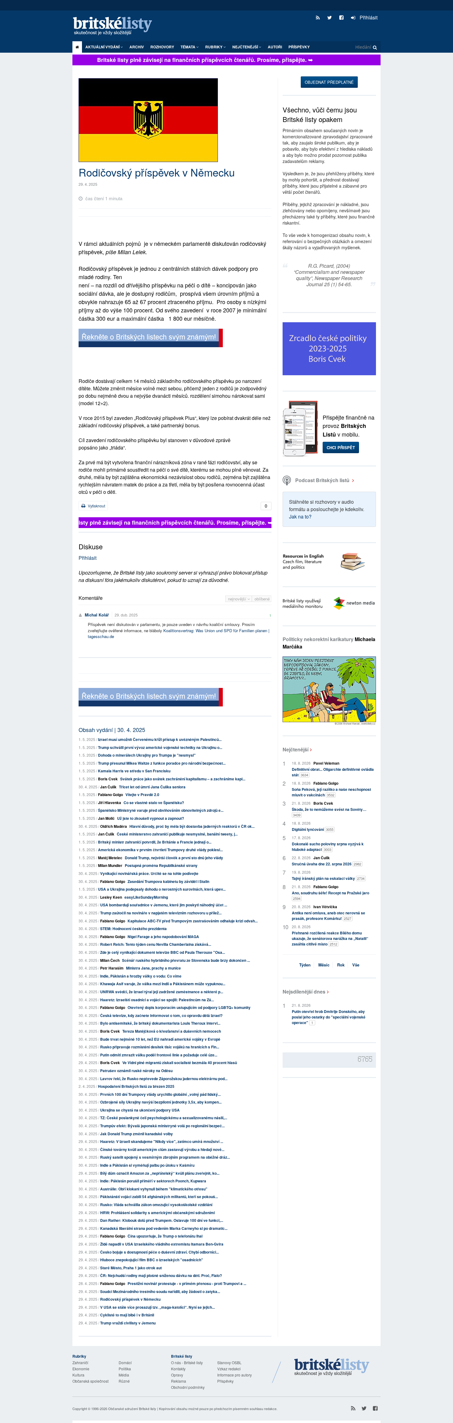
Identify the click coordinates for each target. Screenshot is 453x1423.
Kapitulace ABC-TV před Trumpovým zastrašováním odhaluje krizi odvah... (193, 921)
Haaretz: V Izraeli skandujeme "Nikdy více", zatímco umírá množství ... (161, 1141)
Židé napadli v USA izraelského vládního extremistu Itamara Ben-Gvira (161, 1244)
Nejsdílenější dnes (304, 991)
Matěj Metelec (110, 857)
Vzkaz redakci (229, 1368)
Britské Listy (331, 1367)
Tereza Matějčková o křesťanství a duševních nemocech (171, 1031)
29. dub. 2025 (126, 614)
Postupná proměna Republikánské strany (161, 865)
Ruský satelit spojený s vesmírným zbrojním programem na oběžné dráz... (165, 1157)
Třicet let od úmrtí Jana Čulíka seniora (152, 787)
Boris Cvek (108, 779)
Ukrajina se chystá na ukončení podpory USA (140, 1110)
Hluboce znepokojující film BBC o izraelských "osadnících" (151, 1259)
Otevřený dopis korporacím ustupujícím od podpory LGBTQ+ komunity (189, 1007)
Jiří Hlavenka (109, 802)
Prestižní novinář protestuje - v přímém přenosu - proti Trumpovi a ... (187, 1283)
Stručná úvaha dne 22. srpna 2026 (326, 864)
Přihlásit (367, 17)
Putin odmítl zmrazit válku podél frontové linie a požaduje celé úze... (158, 1055)
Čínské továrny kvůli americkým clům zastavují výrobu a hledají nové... (162, 1149)
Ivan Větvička (325, 906)
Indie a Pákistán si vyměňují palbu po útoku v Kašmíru (147, 1165)
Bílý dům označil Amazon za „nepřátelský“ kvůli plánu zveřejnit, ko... (159, 1173)
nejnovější (237, 599)
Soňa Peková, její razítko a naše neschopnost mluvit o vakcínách (331, 792)
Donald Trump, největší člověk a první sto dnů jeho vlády (174, 857)
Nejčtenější (295, 749)
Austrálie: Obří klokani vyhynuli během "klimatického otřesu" (153, 1189)
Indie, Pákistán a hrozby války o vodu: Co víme (141, 976)
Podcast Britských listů (322, 480)
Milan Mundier (110, 865)
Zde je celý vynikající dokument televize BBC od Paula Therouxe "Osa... (162, 952)
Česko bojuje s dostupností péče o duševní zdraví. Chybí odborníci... (159, 1252)
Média (124, 1374)
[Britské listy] (151, 338)
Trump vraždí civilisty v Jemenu (128, 1323)
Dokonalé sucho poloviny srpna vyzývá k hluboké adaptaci (328, 846)
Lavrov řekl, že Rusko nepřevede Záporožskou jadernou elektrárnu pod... (163, 1078)
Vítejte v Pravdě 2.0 (142, 794)
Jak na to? (300, 516)
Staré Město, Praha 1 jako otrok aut (131, 1268)
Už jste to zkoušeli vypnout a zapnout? (150, 818)
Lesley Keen (111, 897)
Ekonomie (80, 1368)
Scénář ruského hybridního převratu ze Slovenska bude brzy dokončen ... (186, 960)
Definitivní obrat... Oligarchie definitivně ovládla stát (333, 772)
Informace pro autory (234, 1374)
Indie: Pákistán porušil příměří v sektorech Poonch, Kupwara (153, 1181)
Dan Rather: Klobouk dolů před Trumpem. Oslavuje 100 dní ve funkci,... (161, 1220)
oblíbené (262, 599)
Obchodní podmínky (188, 1387)
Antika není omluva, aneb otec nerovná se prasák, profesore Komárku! (328, 915)
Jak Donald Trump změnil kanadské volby (136, 1133)
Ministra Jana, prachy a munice (153, 968)
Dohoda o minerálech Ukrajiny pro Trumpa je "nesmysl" (147, 755)
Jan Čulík (108, 787)
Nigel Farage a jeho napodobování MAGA (163, 936)
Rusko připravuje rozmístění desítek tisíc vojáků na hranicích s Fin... (159, 1047)
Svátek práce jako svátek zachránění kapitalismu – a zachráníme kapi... (182, 779)
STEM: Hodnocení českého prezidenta (133, 928)
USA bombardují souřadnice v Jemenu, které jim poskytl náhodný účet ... (163, 905)
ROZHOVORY (162, 47)
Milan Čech (110, 960)
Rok (341, 965)
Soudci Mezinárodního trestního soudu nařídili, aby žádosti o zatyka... (160, 1291)
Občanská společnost (90, 1381)
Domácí (125, 1362)
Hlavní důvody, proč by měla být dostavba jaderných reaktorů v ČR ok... (192, 826)
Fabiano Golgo (110, 794)
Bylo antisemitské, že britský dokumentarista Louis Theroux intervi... (160, 1023)
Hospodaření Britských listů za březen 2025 (136, 1086)
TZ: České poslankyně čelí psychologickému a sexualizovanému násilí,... (163, 1117)
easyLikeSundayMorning (146, 897)
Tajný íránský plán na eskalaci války (328, 878)
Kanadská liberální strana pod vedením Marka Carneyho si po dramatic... (163, 1228)
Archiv (136, 47)
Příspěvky (299, 47)
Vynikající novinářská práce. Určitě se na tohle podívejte (149, 873)
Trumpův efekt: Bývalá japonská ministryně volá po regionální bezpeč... (162, 1125)
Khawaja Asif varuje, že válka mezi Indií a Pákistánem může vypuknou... (162, 983)
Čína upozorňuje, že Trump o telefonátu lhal (165, 1236)
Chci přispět (341, 447)
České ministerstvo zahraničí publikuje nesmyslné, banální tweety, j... (177, 834)
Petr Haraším (112, 968)
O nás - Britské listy (187, 1362)
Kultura (78, 1374)
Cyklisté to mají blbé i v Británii (127, 1315)
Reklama (178, 1381)
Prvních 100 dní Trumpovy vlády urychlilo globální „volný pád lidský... (160, 1094)
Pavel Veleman (326, 763)
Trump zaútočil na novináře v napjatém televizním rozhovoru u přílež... (161, 913)
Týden (305, 965)
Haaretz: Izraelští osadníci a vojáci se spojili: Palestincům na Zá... (157, 999)
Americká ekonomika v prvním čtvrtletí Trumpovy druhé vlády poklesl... (160, 849)
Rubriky (214, 47)
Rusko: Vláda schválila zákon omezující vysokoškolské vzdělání (156, 1204)
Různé (124, 1381)
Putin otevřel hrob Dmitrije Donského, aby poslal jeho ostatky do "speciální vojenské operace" (328, 1017)
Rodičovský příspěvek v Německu (130, 1299)
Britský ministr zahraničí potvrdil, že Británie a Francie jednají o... (154, 842)
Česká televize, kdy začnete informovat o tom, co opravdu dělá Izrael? (161, 1015)
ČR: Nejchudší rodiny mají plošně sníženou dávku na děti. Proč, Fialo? (161, 1275)
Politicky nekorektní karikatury (329, 643)
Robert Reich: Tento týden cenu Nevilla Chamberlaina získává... (155, 944)
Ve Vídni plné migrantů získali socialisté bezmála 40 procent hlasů (179, 1062)
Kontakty (178, 1368)
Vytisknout (96, 505)
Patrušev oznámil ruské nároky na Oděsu (136, 1070)
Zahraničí (80, 1362)
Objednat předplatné (329, 82)
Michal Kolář (97, 615)
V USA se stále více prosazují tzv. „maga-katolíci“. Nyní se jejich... (157, 1307)
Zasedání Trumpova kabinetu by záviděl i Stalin (168, 881)
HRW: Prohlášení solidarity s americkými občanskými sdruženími (157, 1212)
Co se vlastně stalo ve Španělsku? (154, 802)
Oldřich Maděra (113, 826)
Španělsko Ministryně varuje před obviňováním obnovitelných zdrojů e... (160, 810)
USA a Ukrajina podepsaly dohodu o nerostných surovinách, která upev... (162, 889)
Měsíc (323, 965)
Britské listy (115, 26)
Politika (125, 1368)
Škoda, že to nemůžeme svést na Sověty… (329, 812)
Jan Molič (106, 818)
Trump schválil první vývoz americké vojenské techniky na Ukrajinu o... (160, 747)
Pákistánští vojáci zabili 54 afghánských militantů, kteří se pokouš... (159, 1196)
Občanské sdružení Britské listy (132, 1408)
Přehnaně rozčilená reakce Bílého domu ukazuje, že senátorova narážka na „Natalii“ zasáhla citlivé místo (330, 938)
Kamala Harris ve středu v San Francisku (134, 771)
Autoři (275, 47)
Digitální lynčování (312, 829)
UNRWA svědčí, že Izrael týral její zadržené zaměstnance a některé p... (161, 991)
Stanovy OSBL (229, 1362)
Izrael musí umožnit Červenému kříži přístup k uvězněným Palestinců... (160, 739)
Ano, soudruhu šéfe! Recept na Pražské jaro (330, 895)
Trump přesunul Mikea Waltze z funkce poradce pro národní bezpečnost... (162, 763)
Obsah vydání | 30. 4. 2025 (112, 730)
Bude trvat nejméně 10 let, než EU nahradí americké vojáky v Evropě (160, 1039)
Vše (355, 965)
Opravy (177, 1374)
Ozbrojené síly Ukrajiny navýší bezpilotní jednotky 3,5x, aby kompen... (161, 1102)
